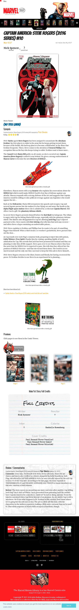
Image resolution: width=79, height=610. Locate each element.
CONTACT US (54, 556)
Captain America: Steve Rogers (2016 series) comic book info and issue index (26, 293)
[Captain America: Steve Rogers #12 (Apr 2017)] (49, 22)
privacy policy (34, 560)
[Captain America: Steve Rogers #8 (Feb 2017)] (25, 22)
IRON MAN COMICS (48, 551)
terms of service (43, 560)
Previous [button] (2, 23)
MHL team (45, 600)
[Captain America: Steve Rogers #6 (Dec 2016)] (13, 22)
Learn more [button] (7, 607)
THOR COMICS (59, 551)
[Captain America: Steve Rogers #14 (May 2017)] (61, 22)
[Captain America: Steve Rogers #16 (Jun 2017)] (73, 22)
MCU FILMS (37, 556)
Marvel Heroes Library (28, 590)
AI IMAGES (23, 556)
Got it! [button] (69, 605)
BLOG (30, 556)
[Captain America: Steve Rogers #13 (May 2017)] (55, 22)
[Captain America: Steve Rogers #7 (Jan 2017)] (19, 22)
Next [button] (77, 23)
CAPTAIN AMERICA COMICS (23, 551)
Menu (4, 1)
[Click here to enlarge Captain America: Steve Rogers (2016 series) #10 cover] (37, 117)
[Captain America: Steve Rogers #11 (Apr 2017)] (43, 22)
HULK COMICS (36, 551)
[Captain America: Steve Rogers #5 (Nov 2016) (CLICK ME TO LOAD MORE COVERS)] (6, 22)
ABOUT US (46, 556)
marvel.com (51, 560)
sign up (26, 560)
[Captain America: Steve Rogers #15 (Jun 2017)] (67, 22)
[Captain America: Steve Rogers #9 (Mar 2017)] (31, 22)
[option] (6, 22)
